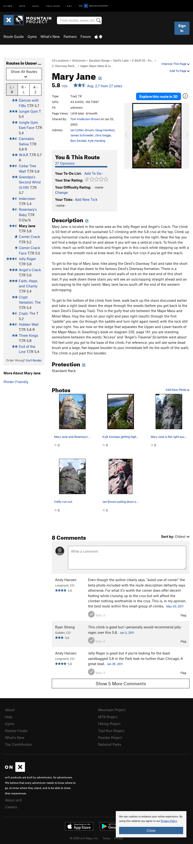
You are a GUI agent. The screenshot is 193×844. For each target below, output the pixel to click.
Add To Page (178, 71)
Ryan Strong (65, 627)
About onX (13, 800)
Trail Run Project (111, 731)
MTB (22, 5)
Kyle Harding (96, 141)
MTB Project (107, 717)
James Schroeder (82, 135)
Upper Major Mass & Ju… (96, 66)
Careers (11, 807)
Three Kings (28, 335)
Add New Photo (176, 390)
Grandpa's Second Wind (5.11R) (30, 182)
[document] (151, 824)
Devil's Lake (121, 60)
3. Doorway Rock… (64, 66)
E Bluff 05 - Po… (143, 60)
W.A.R (23, 155)
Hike (35, 5)
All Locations (60, 60)
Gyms (32, 36)
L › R (12, 89)
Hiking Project (109, 723)
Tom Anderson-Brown (85, 119)
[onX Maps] (15, 770)
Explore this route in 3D (158, 96)
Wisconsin (79, 60)
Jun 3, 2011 (127, 632)
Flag (183, 615)
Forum (85, 36)
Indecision (27, 198)
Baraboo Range (99, 60)
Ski (69, 5)
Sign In (182, 28)
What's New (50, 36)
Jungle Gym (28, 111)
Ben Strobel (78, 141)
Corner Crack (29, 236)
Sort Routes (34, 360)
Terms (106, 838)
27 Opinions (65, 163)
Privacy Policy (169, 821)
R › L (23, 89)
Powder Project (110, 737)
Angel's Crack (30, 270)
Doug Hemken (105, 130)
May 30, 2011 (175, 606)
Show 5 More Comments (121, 683)
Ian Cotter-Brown (82, 130)
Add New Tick (86, 199)
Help (8, 717)
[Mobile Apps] (98, 36)
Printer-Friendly (16, 382)
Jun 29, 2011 (115, 664)
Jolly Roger (27, 259)
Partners (70, 36)
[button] (129, 136)
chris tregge (103, 135)
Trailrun (53, 5)
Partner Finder (16, 731)
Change (61, 192)
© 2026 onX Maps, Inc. (84, 838)
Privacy (118, 838)
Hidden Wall (29, 324)
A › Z (35, 89)
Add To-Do (92, 173)
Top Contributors (18, 744)
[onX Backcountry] (94, 6)
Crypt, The (27, 313)
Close (151, 830)
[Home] (30, 20)
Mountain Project (111, 710)
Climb (8, 5)
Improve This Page (174, 64)
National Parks (109, 744)
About (10, 710)
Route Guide (14, 36)
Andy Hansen (65, 580)
